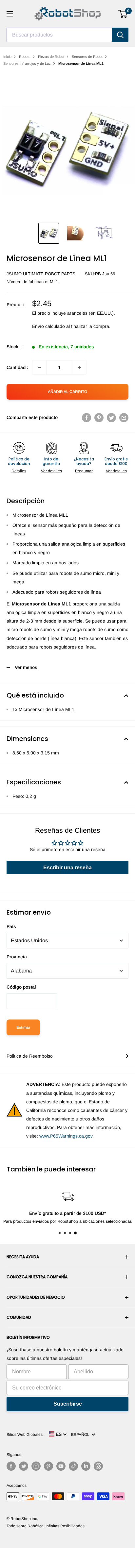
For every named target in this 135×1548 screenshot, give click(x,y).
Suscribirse (67, 1404)
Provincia (17, 956)
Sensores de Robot (87, 57)
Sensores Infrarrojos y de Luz (27, 63)
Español (81, 1434)
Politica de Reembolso (30, 1056)
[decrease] (39, 367)
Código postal (21, 987)
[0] (123, 14)
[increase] (79, 367)
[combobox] (59, 35)
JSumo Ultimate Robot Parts (41, 273)
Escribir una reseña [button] (67, 867)
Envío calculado (48, 326)
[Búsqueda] (120, 35)
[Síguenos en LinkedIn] (85, 1466)
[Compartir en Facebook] (86, 417)
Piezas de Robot (51, 57)
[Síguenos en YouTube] (61, 1466)
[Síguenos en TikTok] (73, 1466)
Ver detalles (51, 471)
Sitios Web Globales (25, 1434)
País (11, 926)
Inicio (7, 57)
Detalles (18, 471)
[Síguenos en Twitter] (23, 1466)
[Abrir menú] (10, 13)
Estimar (23, 1027)
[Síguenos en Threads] (98, 1466)
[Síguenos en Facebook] (11, 1466)
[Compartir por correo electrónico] (123, 417)
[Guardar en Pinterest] (99, 417)
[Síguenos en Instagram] (36, 1466)
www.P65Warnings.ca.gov (65, 1136)
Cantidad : (17, 367)
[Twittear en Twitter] (111, 417)
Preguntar (84, 471)
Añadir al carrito (67, 391)
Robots (24, 57)
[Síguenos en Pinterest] (48, 1466)
